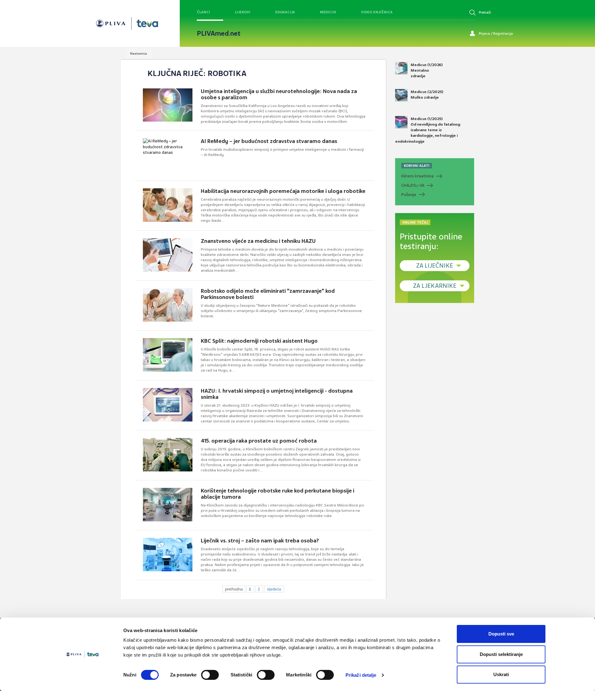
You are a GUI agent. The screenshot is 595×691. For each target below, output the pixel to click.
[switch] (210, 675)
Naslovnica (138, 53)
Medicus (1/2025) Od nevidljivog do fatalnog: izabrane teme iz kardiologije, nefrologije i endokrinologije (428, 130)
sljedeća (274, 589)
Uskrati (501, 674)
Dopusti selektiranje (501, 654)
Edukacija (285, 12)
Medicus (328, 12)
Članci (203, 12)
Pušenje (408, 194)
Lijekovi (242, 12)
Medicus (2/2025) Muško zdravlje (427, 94)
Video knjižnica (377, 12)
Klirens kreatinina (417, 176)
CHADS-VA (412, 185)
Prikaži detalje (361, 675)
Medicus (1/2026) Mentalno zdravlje (427, 70)
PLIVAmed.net (218, 33)
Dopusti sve (501, 633)
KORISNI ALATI (417, 165)
